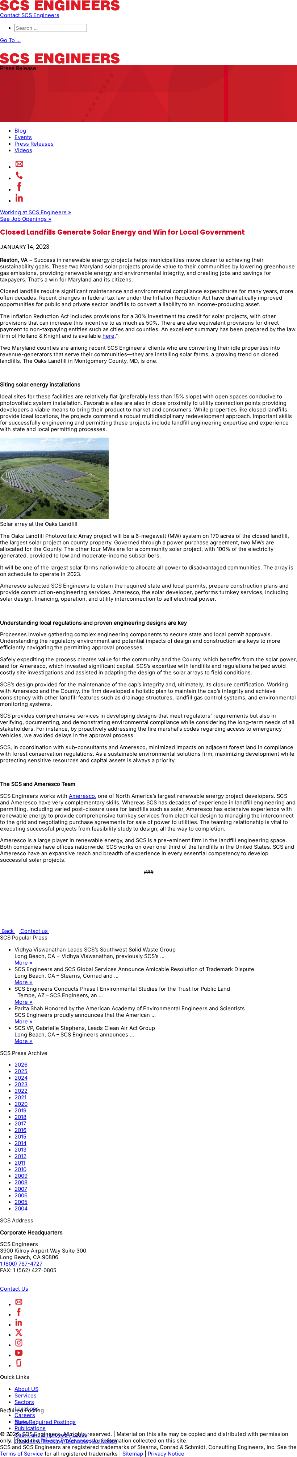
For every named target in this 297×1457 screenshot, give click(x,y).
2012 (20, 1156)
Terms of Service (21, 1453)
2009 (21, 1176)
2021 (20, 1097)
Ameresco (82, 796)
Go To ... (10, 40)
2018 (20, 1117)
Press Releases (34, 144)
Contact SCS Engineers (29, 15)
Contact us (34, 931)
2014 (20, 1143)
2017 (20, 1123)
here (108, 336)
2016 (20, 1130)
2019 (20, 1110)
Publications (30, 1428)
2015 (20, 1136)
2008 (21, 1182)
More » (23, 962)
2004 (21, 1208)
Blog (20, 130)
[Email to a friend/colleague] (19, 167)
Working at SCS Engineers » (35, 212)
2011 (19, 1163)
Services (25, 1395)
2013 (20, 1149)
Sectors (24, 1402)
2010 (20, 1169)
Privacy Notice (166, 1453)
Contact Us (14, 1289)
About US (26, 1389)
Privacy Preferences (66, 1440)
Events (23, 137)
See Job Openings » (25, 219)
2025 (21, 1071)
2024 (21, 1078)
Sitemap (132, 1453)
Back (7, 931)
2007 (20, 1189)
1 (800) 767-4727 (21, 1264)
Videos (23, 150)
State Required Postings (45, 1422)
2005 (21, 1202)
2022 (21, 1091)
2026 (21, 1065)
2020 (21, 1104)
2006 (21, 1195)
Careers (24, 1415)
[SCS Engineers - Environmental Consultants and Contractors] (60, 8)
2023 (21, 1084)
